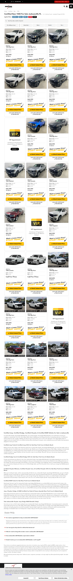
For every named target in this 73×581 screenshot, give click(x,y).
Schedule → (15, 149)
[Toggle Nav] (71, 6)
